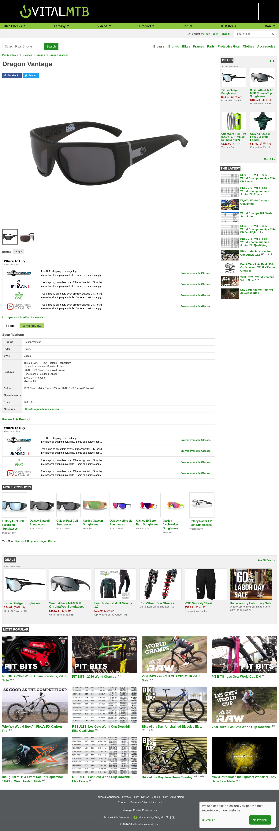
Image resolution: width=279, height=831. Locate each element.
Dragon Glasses (59, 55)
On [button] (167, 817)
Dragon (40, 55)
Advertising (177, 796)
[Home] (54, 11)
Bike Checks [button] (13, 26)
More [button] (269, 26)
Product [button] (145, 26)
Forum (187, 26)
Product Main (10, 55)
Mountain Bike (138, 802)
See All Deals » (266, 560)
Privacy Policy (130, 796)
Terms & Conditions (108, 796)
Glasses (27, 55)
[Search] (273, 34)
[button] (12, 75)
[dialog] (237, 814)
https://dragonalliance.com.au (41, 409)
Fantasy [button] (60, 26)
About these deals (229, 66)
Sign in (225, 33)
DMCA (145, 796)
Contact (122, 802)
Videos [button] (102, 26)
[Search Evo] (19, 295)
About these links (12, 264)
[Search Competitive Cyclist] (19, 306)
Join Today (212, 33)
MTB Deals (228, 26)
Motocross (155, 802)
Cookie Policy (160, 796)
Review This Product (16, 419)
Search (51, 46)
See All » (269, 159)
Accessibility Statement (117, 817)
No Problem (260, 819)
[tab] (10, 326)
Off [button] (173, 817)
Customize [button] (208, 819)
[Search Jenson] (19, 284)
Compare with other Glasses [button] (23, 317)
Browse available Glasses (195, 273)
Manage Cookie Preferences (139, 810)
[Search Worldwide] (19, 273)
